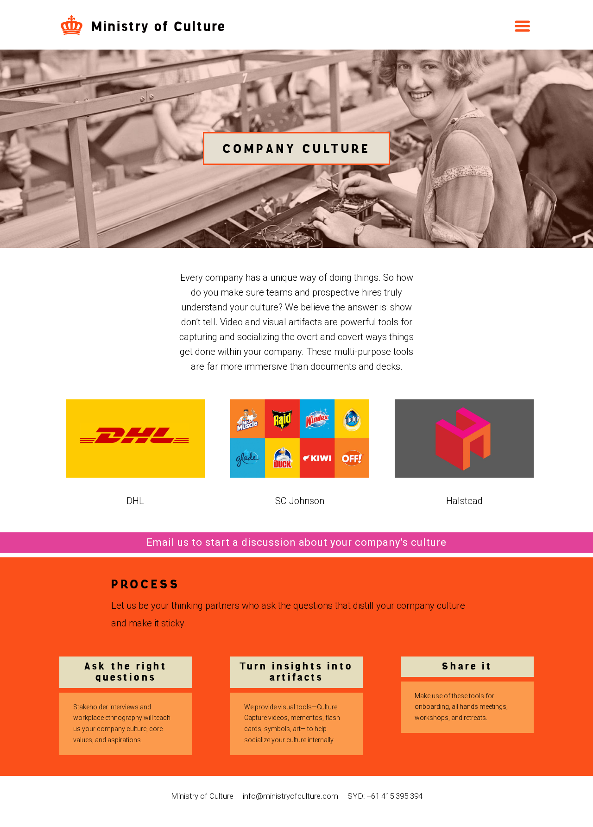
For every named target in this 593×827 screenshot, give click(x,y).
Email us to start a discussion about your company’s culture (296, 542)
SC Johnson (299, 500)
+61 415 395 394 (395, 796)
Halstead (464, 500)
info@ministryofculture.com (290, 796)
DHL (135, 500)
